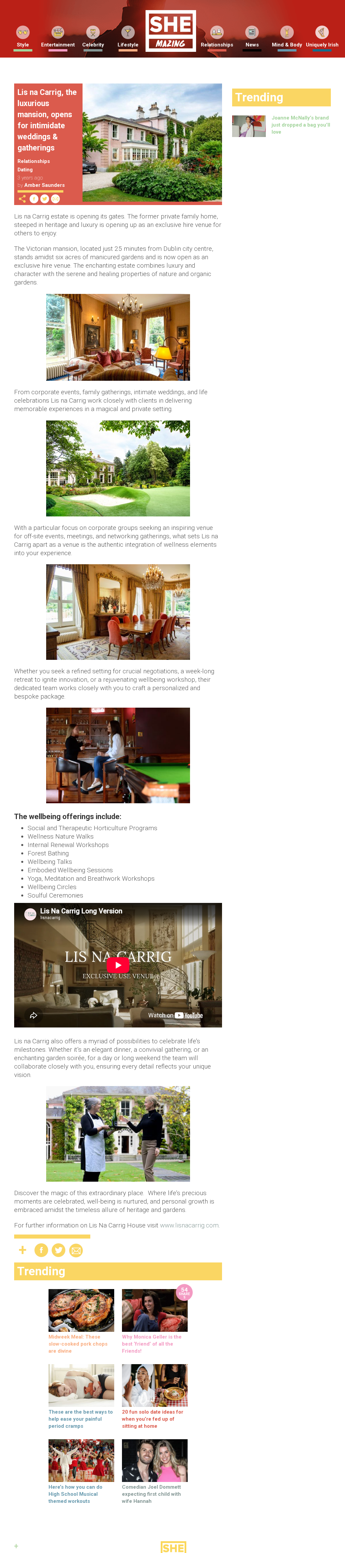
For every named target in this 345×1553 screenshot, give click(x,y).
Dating (25, 170)
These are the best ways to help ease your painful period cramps (81, 1419)
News (252, 45)
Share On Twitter (45, 198)
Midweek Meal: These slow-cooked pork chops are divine (78, 1344)
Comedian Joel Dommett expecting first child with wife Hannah (151, 1494)
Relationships (217, 45)
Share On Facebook (34, 198)
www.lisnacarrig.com (189, 1225)
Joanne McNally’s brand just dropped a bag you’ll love (301, 125)
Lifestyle (128, 45)
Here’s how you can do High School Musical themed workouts (75, 1494)
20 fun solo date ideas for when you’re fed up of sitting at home (152, 1419)
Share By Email (55, 198)
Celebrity (93, 45)
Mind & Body (287, 45)
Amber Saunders (44, 185)
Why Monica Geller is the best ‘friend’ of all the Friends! (152, 1344)
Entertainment (58, 45)
